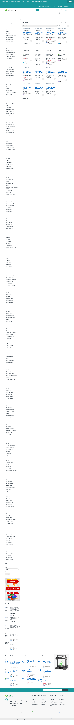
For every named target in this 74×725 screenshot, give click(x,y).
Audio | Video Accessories (10, 317)
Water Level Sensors (9, 523)
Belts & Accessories (9, 41)
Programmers (8, 377)
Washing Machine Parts (10, 137)
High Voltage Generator (10, 203)
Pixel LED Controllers (9, 369)
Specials (60, 702)
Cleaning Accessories (10, 330)
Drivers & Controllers (9, 54)
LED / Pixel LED (8, 350)
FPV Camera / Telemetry (10, 285)
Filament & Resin (9, 58)
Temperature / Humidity (10, 511)
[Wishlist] (61, 10)
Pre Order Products (9, 271)
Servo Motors (8, 383)
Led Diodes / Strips (9, 449)
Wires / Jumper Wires (10, 411)
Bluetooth (7, 86)
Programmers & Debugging (11, 92)
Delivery (39, 12)
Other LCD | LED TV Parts (10, 151)
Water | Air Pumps (9, 407)
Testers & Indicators (9, 398)
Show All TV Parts (9, 158)
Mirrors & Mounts (9, 67)
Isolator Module (9, 209)
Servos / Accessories (10, 309)
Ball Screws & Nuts (9, 37)
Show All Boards (9, 266)
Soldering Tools (9, 557)
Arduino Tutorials (35, 704)
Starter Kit (7, 268)
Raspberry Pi (8, 264)
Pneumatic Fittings (9, 371)
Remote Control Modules (10, 230)
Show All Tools (8, 555)
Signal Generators (9, 243)
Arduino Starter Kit (9, 27)
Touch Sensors (8, 513)
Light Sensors (8, 489)
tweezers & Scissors (9, 559)
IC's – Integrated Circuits (10, 445)
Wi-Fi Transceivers (9, 101)
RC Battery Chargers (9, 298)
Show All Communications (10, 98)
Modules (7, 181)
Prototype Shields (9, 224)
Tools (7, 532)
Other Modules (8, 218)
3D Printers (8, 33)
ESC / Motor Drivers (9, 281)
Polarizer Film (8, 153)
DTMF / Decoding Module (10, 194)
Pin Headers (8, 367)
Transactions (43, 702)
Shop (54, 6)
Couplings (8, 48)
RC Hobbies (33, 12)
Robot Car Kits (8, 426)
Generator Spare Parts (10, 103)
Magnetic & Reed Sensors (10, 491)
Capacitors (8, 439)
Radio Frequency (9, 94)
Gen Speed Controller (10, 111)
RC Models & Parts (9, 302)
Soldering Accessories (10, 388)
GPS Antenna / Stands (10, 287)
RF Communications (9, 232)
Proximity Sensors (9, 500)
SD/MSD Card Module (10, 237)
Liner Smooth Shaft (9, 65)
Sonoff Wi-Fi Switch (9, 392)
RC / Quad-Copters (9, 273)
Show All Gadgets (9, 530)
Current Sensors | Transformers (11, 470)
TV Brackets (8, 160)
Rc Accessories (9, 294)
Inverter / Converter (9, 345)
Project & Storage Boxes (10, 379)
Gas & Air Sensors (9, 481)
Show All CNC (8, 77)
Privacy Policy (52, 701)
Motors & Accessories (10, 132)
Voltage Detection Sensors (11, 519)
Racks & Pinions (9, 73)
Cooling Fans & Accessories (11, 332)
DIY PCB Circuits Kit (9, 334)
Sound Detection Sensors (10, 508)
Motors (24, 28)
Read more (66, 59)
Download (43, 704)
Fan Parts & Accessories (10, 120)
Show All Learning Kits (10, 175)
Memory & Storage (9, 356)
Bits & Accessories (9, 43)
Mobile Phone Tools (9, 544)
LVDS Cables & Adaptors (10, 149)
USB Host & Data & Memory (11, 247)
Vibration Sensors (9, 517)
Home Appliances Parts (10, 115)
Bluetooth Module (9, 185)
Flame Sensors (8, 477)
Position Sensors (9, 496)
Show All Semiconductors (10, 458)
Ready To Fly (8, 307)
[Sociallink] (5, 712)
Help (41, 10)
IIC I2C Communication (10, 205)
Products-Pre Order (47, 12)
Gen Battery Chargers (10, 109)
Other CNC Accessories (10, 69)
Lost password (66, 6)
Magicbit (7, 256)
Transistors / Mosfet (9, 462)
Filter (8, 574)
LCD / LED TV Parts (9, 139)
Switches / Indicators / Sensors (11, 82)
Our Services (47, 10)
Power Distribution (9, 290)
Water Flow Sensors (9, 521)
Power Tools (8, 551)
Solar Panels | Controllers (10, 386)
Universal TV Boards (9, 164)
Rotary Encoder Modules (10, 235)
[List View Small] (28, 26)
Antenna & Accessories (10, 315)
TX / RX (7, 99)
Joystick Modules (9, 211)
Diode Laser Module (9, 50)
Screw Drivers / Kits (9, 553)
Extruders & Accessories (10, 56)
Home (12, 12)
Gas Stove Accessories (10, 124)
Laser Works (26, 12)
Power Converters (9, 220)
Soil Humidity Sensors (10, 506)
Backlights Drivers (9, 143)
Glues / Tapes (8, 340)
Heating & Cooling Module (10, 201)
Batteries (7, 319)
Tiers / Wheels (8, 434)
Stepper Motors (9, 80)
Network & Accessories (10, 362)
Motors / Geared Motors (50, 67)
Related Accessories (9, 313)
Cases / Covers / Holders (10, 328)
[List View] (26, 26)
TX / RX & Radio (9, 245)
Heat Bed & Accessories (10, 60)
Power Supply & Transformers (11, 375)
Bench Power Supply (9, 534)
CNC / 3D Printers (9, 31)
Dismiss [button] (70, 1)
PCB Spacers (8, 366)
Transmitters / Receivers (10, 436)
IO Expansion (8, 207)
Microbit (7, 258)
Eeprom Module (9, 196)
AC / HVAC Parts (9, 117)
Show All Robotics (9, 432)
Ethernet (7, 88)
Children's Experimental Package (12, 170)
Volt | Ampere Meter (9, 405)
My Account (60, 6)
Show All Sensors (9, 504)
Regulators (8, 455)
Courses (39, 16)
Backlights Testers (9, 145)
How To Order (34, 697)
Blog (42, 16)
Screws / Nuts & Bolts (10, 75)
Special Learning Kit (9, 179)
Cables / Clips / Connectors (11, 326)
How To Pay (34, 699)
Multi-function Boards (10, 360)
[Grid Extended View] (24, 26)
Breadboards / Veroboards (11, 323)
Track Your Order (49, 6)
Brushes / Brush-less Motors (11, 275)
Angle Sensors (8, 466)
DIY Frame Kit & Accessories (11, 279)
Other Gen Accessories (10, 113)
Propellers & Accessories (10, 292)
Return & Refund (62, 704)
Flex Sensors (8, 479)
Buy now (26, 43)
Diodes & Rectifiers (9, 441)
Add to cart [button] (31, 41)
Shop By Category (19, 12)
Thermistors (8, 460)
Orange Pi (8, 260)
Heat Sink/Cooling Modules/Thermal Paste (12, 343)
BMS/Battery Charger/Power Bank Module (12, 188)
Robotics (7, 413)
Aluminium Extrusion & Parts (11, 35)
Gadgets (61, 12)
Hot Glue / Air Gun (9, 542)
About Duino (52, 697)
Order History (43, 701)
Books (7, 29)
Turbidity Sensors (9, 515)
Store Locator (41, 6)
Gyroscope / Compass (10, 199)
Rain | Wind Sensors (9, 502)
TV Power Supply (9, 162)
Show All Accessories (10, 384)
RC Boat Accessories (9, 300)
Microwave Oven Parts (10, 130)
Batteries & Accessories (10, 415)
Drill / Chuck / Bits (9, 538)
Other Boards (8, 262)
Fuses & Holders (9, 338)
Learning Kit (54, 10)
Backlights (8, 141)
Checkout (42, 699)
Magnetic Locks (9, 352)
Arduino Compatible (9, 252)
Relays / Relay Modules (10, 228)
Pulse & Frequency (9, 226)
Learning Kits (8, 166)
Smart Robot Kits (9, 177)
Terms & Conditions (53, 702)
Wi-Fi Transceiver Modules (11, 249)
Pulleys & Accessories (10, 71)
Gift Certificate (61, 699)
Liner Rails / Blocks (9, 63)
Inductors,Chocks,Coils (10, 447)
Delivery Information (35, 701)
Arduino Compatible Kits (10, 168)
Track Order (61, 697)
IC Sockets (8, 443)
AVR (7, 105)
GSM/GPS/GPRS (9, 90)
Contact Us (56, 12)
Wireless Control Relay (10, 409)
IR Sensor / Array (9, 485)
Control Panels (8, 107)
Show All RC (8, 311)
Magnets (7, 354)
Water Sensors (8, 525)
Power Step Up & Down (10, 373)
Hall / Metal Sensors (9, 483)
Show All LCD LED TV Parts (11, 156)
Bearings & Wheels (9, 39)
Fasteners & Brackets (10, 336)
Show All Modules (9, 241)
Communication (8, 84)
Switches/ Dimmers (9, 396)
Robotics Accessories (10, 428)
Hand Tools (8, 540)
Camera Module (9, 190)
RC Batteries (8, 296)
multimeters (8, 546)
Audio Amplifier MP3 (9, 183)
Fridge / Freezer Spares (10, 122)
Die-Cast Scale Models (10, 277)
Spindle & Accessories (10, 79)
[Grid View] (23, 26)
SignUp (65, 689)
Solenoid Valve (8, 390)
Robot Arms (8, 424)
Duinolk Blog (34, 702)
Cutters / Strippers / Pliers (10, 536)
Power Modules (9, 222)
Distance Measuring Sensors (11, 472)
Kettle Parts (8, 128)
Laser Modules (8, 213)
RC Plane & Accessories (10, 304)
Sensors (7, 464)
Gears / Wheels (9, 419)
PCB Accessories (9, 364)
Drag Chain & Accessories (10, 52)
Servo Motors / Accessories (11, 430)
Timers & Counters (9, 400)
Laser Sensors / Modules (10, 487)
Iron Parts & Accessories (10, 126)
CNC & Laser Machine (10, 46)
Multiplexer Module (9, 216)
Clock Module (8, 192)
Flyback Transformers (10, 147)
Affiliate (60, 701)
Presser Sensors (9, 498)
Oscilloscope (8, 549)
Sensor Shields (8, 239)
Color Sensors (8, 468)
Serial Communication (10, 96)
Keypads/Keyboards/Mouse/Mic (11, 347)
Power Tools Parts (9, 134)
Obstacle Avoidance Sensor (11, 494)
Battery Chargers (9, 321)
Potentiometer (8, 453)
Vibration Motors (9, 403)
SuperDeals (34, 16)
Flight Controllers (9, 283)
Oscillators (8, 451)
